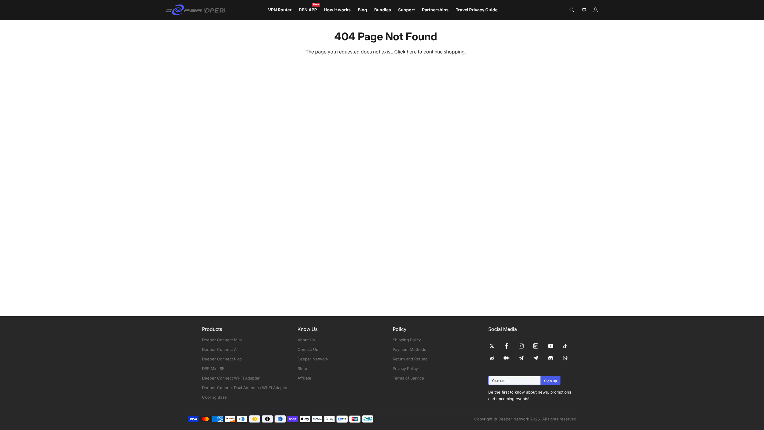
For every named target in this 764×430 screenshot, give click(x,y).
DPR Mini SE (213, 368)
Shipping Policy (407, 339)
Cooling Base (214, 397)
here (412, 52)
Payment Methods (409, 349)
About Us (306, 339)
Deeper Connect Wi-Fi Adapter (231, 378)
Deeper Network (313, 359)
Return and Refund (410, 359)
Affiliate (304, 378)
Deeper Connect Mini (222, 339)
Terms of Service (408, 378)
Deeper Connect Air (220, 349)
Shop (302, 368)
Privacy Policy (405, 368)
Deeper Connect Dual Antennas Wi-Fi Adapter (245, 387)
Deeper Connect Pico (222, 359)
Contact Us (308, 349)
